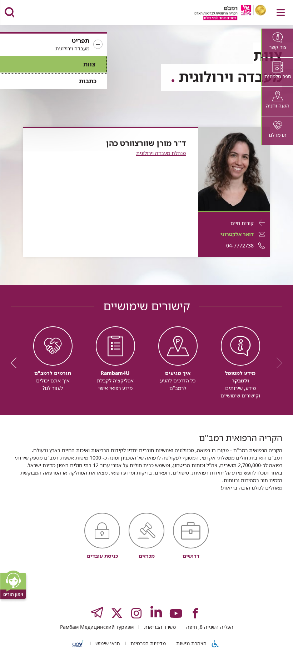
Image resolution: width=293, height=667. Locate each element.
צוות (89, 64)
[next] (16, 363)
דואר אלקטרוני (237, 234)
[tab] (277, 43)
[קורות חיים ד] (234, 168)
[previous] (277, 363)
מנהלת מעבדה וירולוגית (161, 153)
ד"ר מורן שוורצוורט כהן (146, 143)
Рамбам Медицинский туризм (97, 626)
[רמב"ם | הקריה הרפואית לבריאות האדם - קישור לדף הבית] (221, 13)
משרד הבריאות (159, 626)
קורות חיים (242, 223)
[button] (53, 45)
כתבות (87, 81)
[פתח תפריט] (281, 12)
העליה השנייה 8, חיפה (209, 626)
